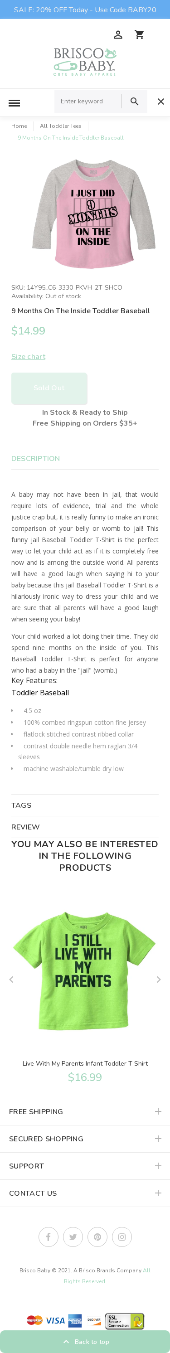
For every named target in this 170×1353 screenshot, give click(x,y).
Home (19, 126)
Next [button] (158, 979)
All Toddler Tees (61, 126)
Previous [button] (11, 979)
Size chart (28, 357)
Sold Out (49, 388)
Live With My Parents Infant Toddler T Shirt (85, 1063)
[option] (94, 214)
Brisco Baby (34, 1270)
